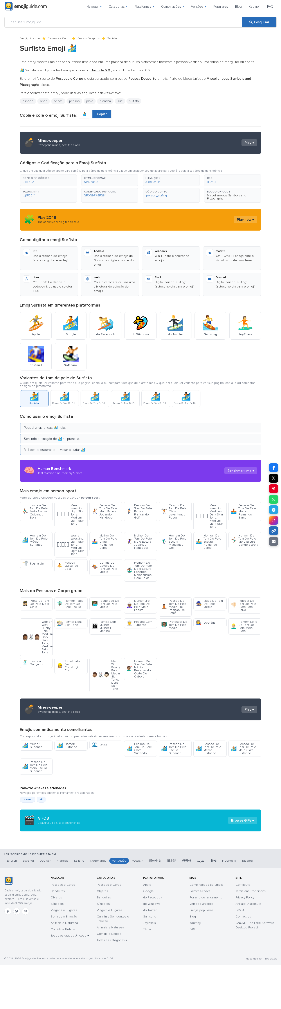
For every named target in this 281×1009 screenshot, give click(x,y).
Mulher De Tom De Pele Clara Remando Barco (104, 542)
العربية (201, 861)
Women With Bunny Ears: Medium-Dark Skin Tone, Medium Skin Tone (37, 637)
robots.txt (271, 958)
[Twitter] (16, 911)
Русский (137, 861)
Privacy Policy (245, 897)
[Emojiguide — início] (8, 881)
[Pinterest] (25, 911)
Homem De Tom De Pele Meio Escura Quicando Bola (35, 511)
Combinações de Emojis (206, 885)
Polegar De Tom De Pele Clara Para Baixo (243, 605)
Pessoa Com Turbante (139, 623)
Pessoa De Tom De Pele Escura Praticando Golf (139, 511)
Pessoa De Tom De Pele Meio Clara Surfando (243, 748)
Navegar (94, 7)
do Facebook (152, 897)
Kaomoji (254, 7)
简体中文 (155, 861)
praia (89, 101)
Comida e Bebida (63, 929)
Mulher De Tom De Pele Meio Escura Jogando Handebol (139, 542)
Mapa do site (254, 958)
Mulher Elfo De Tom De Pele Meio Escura (138, 605)
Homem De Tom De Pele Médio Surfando (35, 540)
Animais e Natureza (64, 923)
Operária (206, 623)
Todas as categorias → (112, 940)
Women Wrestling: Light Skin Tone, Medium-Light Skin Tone (70, 545)
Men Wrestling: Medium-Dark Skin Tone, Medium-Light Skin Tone (209, 516)
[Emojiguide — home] (25, 6)
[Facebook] (7, 911)
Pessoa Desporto (88, 38)
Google (148, 891)
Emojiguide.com (30, 38)
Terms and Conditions (251, 891)
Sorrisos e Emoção (64, 916)
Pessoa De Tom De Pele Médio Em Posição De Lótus (174, 607)
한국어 (186, 861)
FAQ (270, 7)
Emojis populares (201, 910)
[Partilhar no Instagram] (273, 520)
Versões (198, 7)
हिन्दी (213, 861)
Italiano (79, 861)
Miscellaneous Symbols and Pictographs (226, 197)
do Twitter (150, 910)
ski (41, 799)
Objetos (56, 897)
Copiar (102, 114)
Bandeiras (58, 891)
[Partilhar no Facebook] (273, 467)
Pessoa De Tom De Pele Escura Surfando (174, 748)
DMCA (240, 910)
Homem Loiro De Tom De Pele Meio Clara (244, 626)
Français (62, 861)
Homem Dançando (33, 662)
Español (28, 861)
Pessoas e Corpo (59, 38)
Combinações (172, 7)
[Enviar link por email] (273, 541)
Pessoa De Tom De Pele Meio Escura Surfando (35, 766)
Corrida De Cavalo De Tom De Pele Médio (104, 567)
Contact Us (243, 916)
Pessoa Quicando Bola (67, 566)
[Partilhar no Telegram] (273, 509)
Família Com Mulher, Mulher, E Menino (104, 626)
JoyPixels (149, 923)
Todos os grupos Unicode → (70, 935)
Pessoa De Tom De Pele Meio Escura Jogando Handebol (104, 511)
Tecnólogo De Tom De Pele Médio (105, 604)
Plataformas (144, 7)
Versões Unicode (201, 904)
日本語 (171, 861)
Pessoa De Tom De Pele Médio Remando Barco (243, 511)
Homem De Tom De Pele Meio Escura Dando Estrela (244, 540)
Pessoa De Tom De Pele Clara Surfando (139, 748)
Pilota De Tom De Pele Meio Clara (35, 604)
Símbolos (57, 904)
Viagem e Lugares (109, 910)
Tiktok (147, 929)
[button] (48, 180)
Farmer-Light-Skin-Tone (70, 623)
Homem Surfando (67, 745)
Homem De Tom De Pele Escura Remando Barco (208, 542)
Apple (147, 885)
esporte (27, 101)
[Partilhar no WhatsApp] (273, 499)
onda (43, 101)
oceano (27, 799)
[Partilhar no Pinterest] (273, 488)
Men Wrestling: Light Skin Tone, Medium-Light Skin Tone (70, 514)
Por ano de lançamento (205, 897)
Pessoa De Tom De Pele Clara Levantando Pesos (174, 511)
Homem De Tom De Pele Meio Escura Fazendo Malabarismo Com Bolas (139, 570)
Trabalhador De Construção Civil (69, 665)
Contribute (243, 885)
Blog (238, 7)
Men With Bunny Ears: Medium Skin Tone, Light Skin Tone (107, 675)
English (12, 861)
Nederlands (98, 861)
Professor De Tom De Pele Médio (174, 625)
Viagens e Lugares (64, 910)
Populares (220, 7)
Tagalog (247, 861)
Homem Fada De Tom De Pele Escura (70, 604)
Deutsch (45, 861)
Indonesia (229, 861)
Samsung (149, 916)
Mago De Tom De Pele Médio (209, 604)
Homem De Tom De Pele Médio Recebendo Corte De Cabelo (139, 668)
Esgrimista (33, 563)
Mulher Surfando (32, 745)
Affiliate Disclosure (248, 904)
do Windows (151, 904)
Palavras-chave (200, 891)
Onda (99, 745)
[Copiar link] (273, 530)
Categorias (118, 7)
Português (119, 861)
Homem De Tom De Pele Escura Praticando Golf (174, 542)
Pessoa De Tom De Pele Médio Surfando (208, 748)
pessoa (74, 101)
